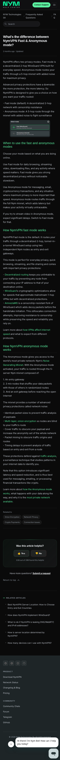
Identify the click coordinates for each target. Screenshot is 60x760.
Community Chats (11, 706)
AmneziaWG (11, 303)
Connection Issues (32, 522)
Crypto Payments (12, 522)
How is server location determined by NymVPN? (26, 634)
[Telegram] (5, 663)
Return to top (9, 580)
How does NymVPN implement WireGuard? (29, 615)
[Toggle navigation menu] (54, 5)
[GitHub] (24, 663)
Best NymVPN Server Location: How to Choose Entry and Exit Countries (31, 606)
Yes (23, 553)
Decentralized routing (16, 274)
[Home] (11, 5)
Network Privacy (31, 517)
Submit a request (41, 573)
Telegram (7, 717)
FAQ (55, 16)
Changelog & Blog (11, 687)
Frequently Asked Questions (34, 16)
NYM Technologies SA (12, 16)
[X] (11, 663)
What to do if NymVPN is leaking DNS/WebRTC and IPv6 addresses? (31, 624)
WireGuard (10, 290)
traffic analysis (48, 456)
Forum (6, 711)
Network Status (10, 682)
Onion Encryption (12, 517)
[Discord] (17, 663)
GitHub (6, 722)
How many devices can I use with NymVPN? (30, 643)
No (40, 553)
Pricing (6, 693)
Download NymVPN (12, 677)
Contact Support (41, 5)
